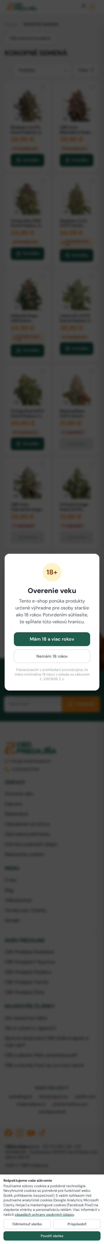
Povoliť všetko (52, 1236)
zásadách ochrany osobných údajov (44, 1214)
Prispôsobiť (77, 1224)
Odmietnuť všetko (27, 1224)
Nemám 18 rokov (52, 656)
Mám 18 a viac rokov (52, 639)
